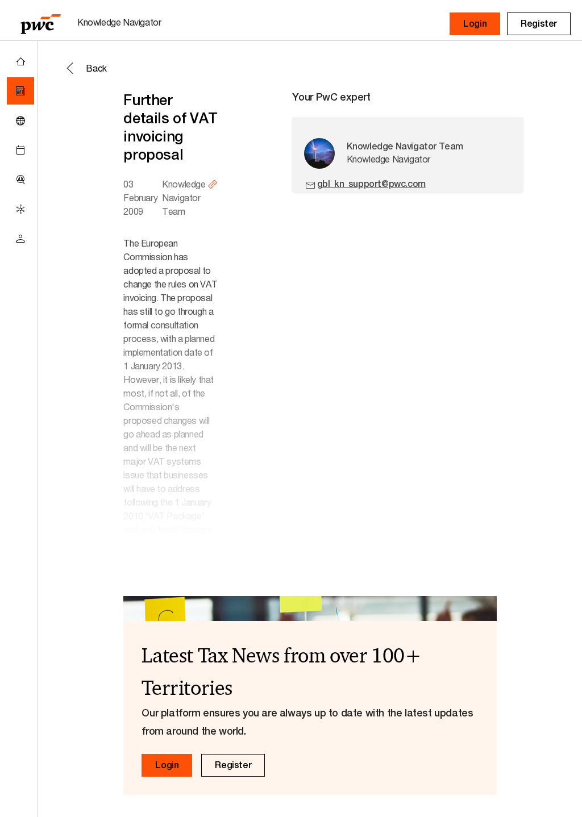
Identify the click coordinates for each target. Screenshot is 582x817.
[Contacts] (20, 238)
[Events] (20, 150)
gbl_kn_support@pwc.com (371, 183)
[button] (475, 23)
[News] (20, 91)
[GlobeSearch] (20, 120)
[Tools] (20, 179)
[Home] (20, 61)
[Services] (20, 209)
